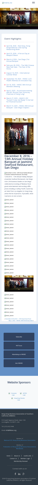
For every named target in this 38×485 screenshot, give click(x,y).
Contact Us (13, 458)
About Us (17, 456)
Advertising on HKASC (19, 354)
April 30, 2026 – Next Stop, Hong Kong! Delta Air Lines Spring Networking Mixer (18, 47)
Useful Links (27, 456)
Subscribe (19, 337)
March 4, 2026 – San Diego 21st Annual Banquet (17, 60)
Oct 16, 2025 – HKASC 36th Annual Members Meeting (18, 85)
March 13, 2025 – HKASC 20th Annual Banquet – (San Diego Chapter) (19, 106)
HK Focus (19, 345)
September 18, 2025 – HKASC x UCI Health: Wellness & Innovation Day (19, 79)
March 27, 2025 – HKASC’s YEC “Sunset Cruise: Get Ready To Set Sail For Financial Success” (19, 100)
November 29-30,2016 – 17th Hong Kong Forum (18, 319)
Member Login (25, 458)
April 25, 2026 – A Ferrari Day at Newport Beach (17, 54)
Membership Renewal (20, 461)
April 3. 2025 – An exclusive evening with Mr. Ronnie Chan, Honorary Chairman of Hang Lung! (19, 92)
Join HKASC (19, 363)
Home (8, 456)
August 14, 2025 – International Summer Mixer (17, 74)
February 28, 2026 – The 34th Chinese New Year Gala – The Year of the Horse (20, 67)
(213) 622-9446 (9, 426)
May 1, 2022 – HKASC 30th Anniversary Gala (21, 320)
